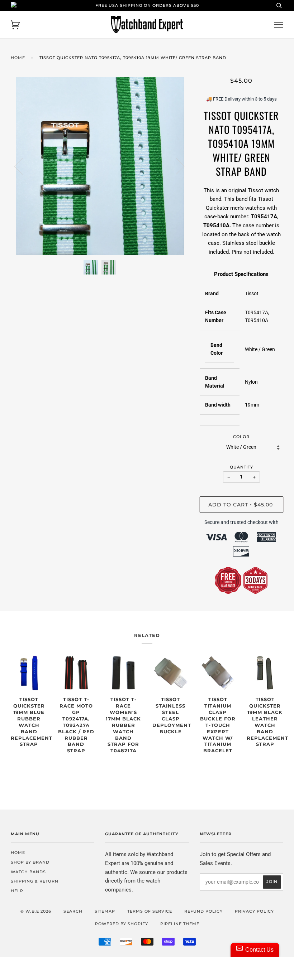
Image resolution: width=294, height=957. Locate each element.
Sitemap (105, 911)
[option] (100, 166)
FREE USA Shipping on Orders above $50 (147, 5)
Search (72, 911)
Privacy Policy (254, 911)
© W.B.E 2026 (35, 911)
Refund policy (203, 911)
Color (241, 436)
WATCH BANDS (28, 871)
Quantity (241, 467)
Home (18, 57)
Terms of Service (149, 911)
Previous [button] (23, 165)
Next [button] (176, 165)
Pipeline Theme (179, 923)
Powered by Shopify (121, 923)
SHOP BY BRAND (30, 862)
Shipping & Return (34, 881)
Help (17, 890)
